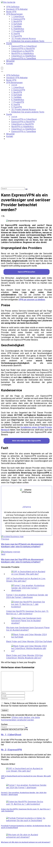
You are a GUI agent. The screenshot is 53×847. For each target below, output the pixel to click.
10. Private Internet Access (23, 38)
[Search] (2, 71)
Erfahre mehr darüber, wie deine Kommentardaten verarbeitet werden (20, 718)
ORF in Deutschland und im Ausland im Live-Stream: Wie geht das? (26, 579)
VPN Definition (12, 7)
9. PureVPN (16, 36)
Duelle (9, 43)
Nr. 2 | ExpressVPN (11, 749)
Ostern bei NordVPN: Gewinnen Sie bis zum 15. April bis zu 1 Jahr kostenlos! (27, 612)
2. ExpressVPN (18, 19)
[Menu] (2, 68)
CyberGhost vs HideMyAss (23, 56)
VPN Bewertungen (14, 14)
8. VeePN (15, 33)
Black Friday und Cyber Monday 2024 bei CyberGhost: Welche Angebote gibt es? (24, 656)
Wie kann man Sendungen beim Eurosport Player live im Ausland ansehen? (28, 628)
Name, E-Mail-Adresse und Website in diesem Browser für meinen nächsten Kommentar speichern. (24, 704)
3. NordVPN (16, 21)
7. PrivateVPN (17, 31)
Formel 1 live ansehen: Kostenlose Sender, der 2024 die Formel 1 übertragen (27, 596)
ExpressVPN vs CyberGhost (24, 46)
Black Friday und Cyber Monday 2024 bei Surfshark (29, 641)
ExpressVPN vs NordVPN (23, 48)
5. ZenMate (16, 26)
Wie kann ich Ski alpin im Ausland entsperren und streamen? (25, 842)
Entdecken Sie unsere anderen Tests (27, 41)
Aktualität (10, 61)
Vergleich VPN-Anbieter (17, 9)
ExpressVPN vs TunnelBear (23, 58)
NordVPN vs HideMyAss (22, 53)
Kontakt (9, 63)
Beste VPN (11, 11)
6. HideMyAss (17, 29)
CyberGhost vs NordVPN (22, 51)
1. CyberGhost (17, 16)
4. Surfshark (16, 24)
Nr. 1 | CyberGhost (11, 734)
